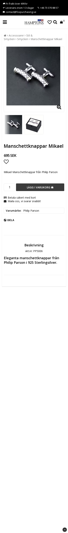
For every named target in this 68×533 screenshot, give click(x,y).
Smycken (22, 39)
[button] (50, 22)
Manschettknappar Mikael (46, 39)
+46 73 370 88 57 (49, 7)
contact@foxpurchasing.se (21, 12)
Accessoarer (16, 35)
